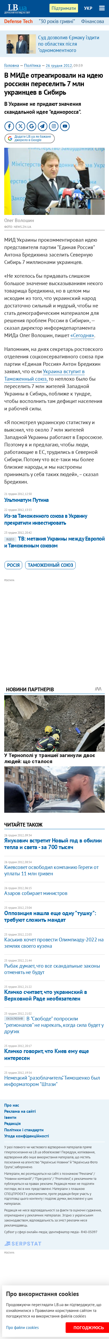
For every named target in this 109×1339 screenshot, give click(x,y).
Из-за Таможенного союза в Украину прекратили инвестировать (45, 519)
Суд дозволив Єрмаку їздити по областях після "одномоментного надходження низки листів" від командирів (68, 50)
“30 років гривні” (57, 21)
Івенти (10, 1117)
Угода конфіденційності (26, 1135)
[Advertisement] (54, 625)
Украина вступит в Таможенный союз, (44, 375)
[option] (54, 44)
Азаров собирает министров (35, 893)
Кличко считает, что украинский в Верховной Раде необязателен (45, 995)
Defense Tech (18, 21)
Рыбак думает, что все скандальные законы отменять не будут (52, 969)
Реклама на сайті (20, 1111)
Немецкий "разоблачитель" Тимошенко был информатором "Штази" (52, 1081)
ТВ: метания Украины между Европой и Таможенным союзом (54, 542)
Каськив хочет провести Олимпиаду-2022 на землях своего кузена (53, 942)
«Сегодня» (82, 335)
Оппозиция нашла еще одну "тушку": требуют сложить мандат (50, 916)
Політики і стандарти (24, 1129)
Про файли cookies (22, 1327)
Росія (13, 565)
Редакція (12, 1123)
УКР (88, 8)
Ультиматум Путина (26, 499)
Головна (11, 65)
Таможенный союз (50, 565)
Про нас (11, 1105)
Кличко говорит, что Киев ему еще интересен (46, 1054)
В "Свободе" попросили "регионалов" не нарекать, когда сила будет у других (53, 1025)
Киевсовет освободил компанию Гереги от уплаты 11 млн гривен (51, 870)
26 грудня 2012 (59, 65)
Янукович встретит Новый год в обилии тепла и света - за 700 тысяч (53, 844)
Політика (32, 65)
